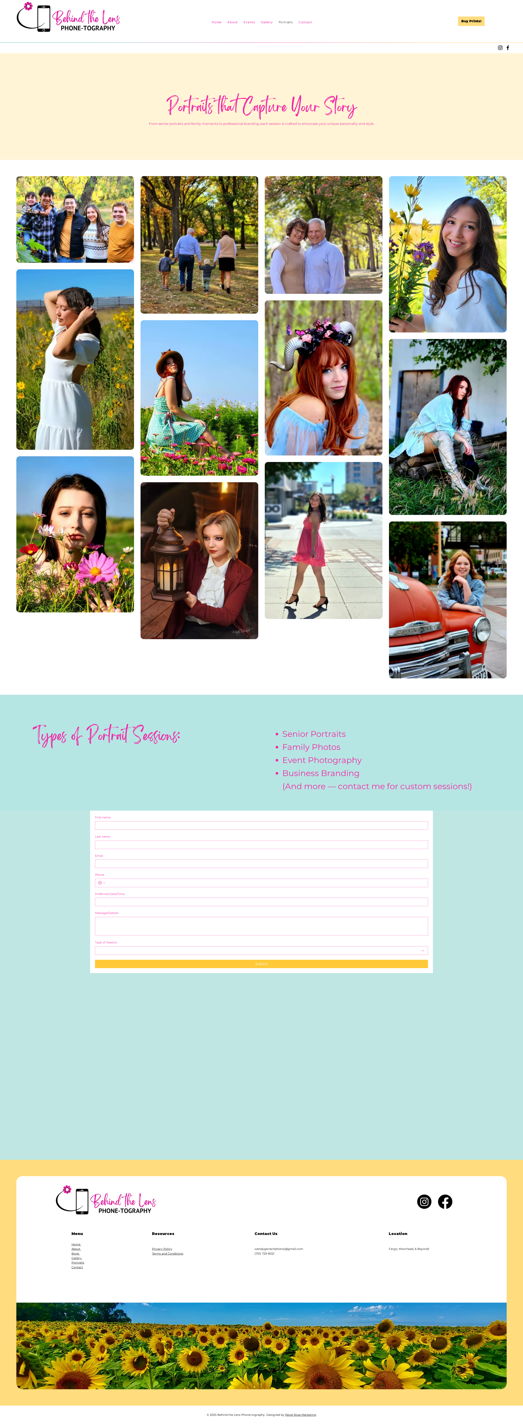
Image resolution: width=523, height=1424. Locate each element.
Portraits (78, 1262)
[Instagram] (500, 48)
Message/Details (106, 913)
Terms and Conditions (167, 1253)
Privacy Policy (162, 1249)
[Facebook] (508, 48)
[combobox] (261, 950)
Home (76, 1244)
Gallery (77, 1258)
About (76, 1249)
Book (76, 1253)
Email (99, 856)
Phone (99, 875)
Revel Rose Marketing (300, 1415)
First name (103, 817)
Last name (102, 836)
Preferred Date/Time (109, 894)
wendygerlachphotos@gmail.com (279, 1249)
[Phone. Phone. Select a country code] (102, 882)
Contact (77, 1267)
